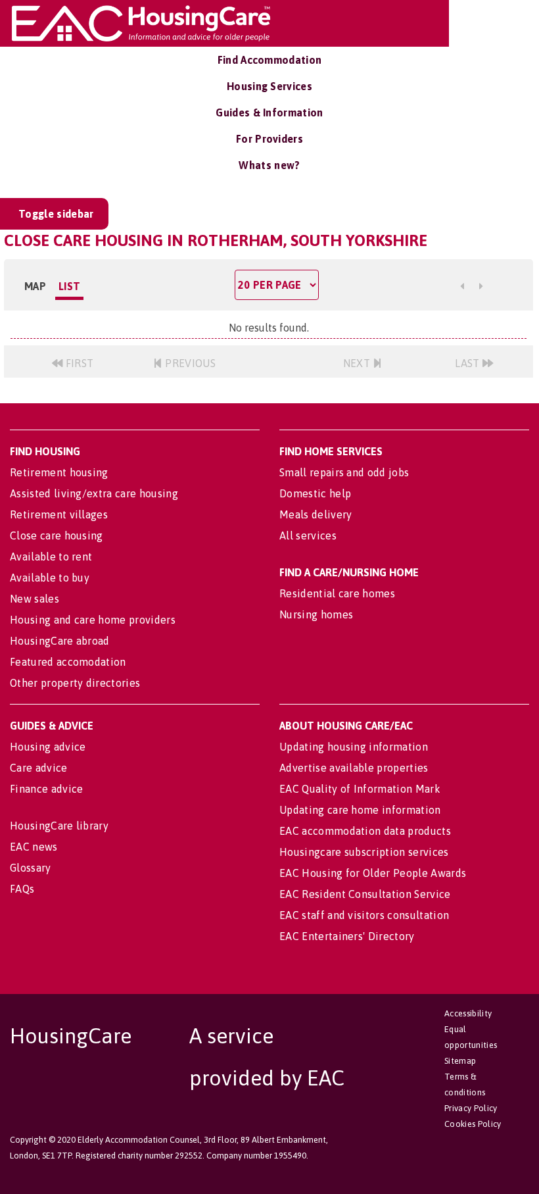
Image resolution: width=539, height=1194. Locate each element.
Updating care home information (360, 810)
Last (468, 363)
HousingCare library (59, 826)
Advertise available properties (354, 768)
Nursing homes (316, 614)
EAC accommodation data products (365, 831)
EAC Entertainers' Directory (347, 936)
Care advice (39, 768)
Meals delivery (315, 514)
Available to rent (51, 556)
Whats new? (269, 165)
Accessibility (468, 1013)
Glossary (30, 868)
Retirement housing (59, 472)
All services (308, 535)
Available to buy (49, 578)
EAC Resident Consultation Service (365, 894)
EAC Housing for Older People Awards (372, 873)
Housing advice (47, 747)
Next (358, 363)
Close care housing (56, 535)
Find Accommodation (270, 60)
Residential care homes (337, 593)
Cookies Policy (472, 1124)
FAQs (22, 889)
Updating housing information (353, 747)
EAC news (34, 847)
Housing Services (269, 86)
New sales (34, 599)
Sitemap (460, 1061)
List (69, 286)
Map (35, 286)
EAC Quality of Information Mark (359, 789)
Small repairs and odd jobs (344, 472)
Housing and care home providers (93, 620)
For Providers (269, 139)
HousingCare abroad (60, 641)
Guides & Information (269, 112)
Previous (189, 363)
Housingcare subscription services (364, 852)
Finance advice (46, 789)
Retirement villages (59, 514)
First (77, 363)
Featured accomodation (68, 662)
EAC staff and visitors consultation (364, 915)
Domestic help (315, 493)
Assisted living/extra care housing (94, 493)
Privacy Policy (470, 1108)
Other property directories (75, 683)
